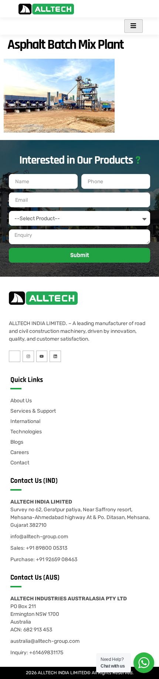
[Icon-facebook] (14, 356)
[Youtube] (42, 356)
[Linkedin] (55, 356)
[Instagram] (28, 356)
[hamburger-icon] (133, 26)
